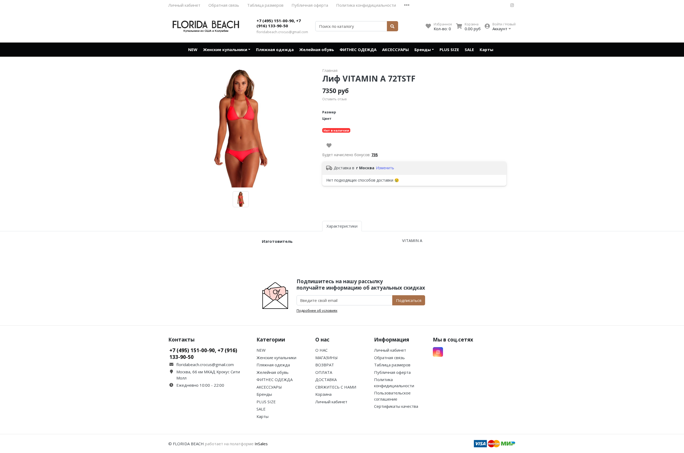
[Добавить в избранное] (329, 145)
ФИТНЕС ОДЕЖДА (358, 49)
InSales (261, 443)
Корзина (323, 394)
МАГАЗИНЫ (326, 357)
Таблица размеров (265, 5)
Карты (486, 49)
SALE (469, 49)
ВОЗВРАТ (324, 364)
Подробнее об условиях (317, 310)
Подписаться (408, 300)
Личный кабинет (184, 5)
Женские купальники (225, 49)
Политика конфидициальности (366, 5)
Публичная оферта (310, 5)
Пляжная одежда (275, 49)
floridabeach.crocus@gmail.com (282, 31)
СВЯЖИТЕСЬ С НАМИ (335, 387)
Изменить (385, 167)
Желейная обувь (316, 49)
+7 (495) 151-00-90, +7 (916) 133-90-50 (278, 23)
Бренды (422, 49)
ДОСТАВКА (326, 379)
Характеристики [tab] (342, 226)
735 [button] (374, 154)
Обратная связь (223, 5)
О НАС (321, 350)
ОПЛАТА (323, 372)
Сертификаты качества (396, 406)
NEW (192, 49)
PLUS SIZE (449, 49)
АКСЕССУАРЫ (395, 49)
